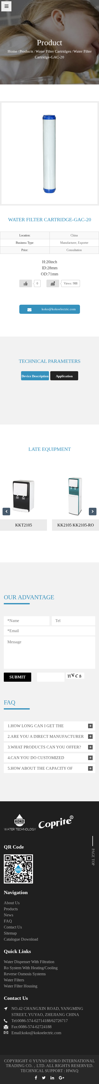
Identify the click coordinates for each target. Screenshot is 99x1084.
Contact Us (13, 927)
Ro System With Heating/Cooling (31, 968)
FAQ (8, 921)
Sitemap (10, 933)
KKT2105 (23, 525)
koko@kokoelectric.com (59, 309)
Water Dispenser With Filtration (29, 962)
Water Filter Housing (20, 986)
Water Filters (14, 980)
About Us (12, 903)
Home (12, 51)
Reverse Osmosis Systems (25, 974)
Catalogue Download (21, 939)
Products (26, 51)
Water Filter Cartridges (53, 51)
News (8, 915)
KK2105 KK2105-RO (75, 525)
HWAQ (72, 1071)
